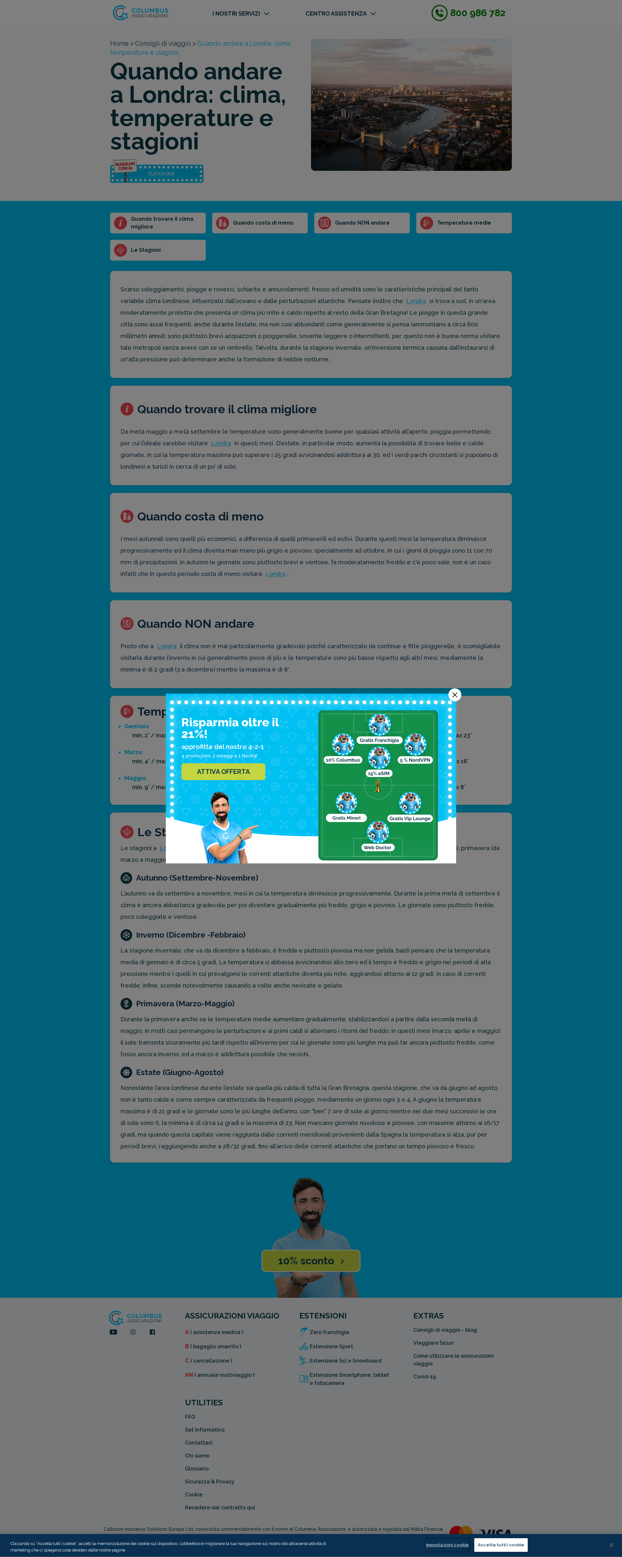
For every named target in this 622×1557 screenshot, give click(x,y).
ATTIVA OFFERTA (223, 772)
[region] (311, 1545)
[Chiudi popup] (454, 694)
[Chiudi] (612, 1545)
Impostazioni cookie (447, 1544)
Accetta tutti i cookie (501, 1544)
